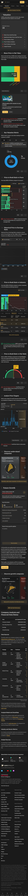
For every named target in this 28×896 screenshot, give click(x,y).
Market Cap (23, 316)
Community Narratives (19, 815)
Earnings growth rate (7, 506)
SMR (2, 330)
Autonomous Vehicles (5, 826)
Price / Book (12, 316)
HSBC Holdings (4, 844)
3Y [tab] (22, 239)
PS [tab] (16, 140)
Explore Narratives (5, 90)
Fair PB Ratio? (22, 356)
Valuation (7, 6)
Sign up (22, 2)
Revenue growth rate (6, 512)
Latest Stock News (18, 806)
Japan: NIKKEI (4, 806)
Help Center (17, 837)
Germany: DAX (4, 811)
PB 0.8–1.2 (14, 313)
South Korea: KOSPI (5, 808)
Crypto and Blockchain (6, 831)
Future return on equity (7, 515)
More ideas (3, 835)
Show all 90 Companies (14, 334)
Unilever (3, 849)
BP (1, 858)
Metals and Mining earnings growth (9, 510)
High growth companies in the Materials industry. (14, 601)
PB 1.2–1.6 (20, 313)
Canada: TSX (4, 801)
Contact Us (17, 831)
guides (2, 719)
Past (18, 6)
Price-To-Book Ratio (17, 144)
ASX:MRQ (5, 268)
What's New (17, 817)
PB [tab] (4, 140)
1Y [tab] (19, 239)
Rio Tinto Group (4, 853)
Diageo (2, 851)
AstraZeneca (4, 842)
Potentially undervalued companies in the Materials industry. (14, 481)
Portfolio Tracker (18, 792)
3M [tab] (17, 239)
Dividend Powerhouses (6, 820)
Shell (2, 847)
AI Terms (19, 887)
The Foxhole (17, 811)
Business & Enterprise (19, 843)
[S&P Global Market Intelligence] (5, 776)
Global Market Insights (19, 808)
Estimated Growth (17, 316)
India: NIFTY (3, 799)
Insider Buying (4, 822)
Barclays (3, 860)
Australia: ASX (4, 797)
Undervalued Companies (6, 817)
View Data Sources (5, 785)
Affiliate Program (18, 841)
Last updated (5, 520)
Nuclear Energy (4, 824)
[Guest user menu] (26, 2)
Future (12, 6)
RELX (2, 856)
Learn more (3, 708)
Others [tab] (22, 140)
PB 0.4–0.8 (7, 313)
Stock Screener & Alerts (20, 795)
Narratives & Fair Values (20, 797)
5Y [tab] (25, 239)
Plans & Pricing (18, 824)
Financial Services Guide (6, 889)
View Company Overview (15, 10)
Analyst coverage (6, 518)
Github (8, 735)
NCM (2, 326)
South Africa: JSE (4, 804)
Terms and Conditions (5, 887)
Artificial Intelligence (5, 829)
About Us (16, 829)
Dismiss (10, 111)
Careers (16, 833)
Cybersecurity (4, 833)
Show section (5, 567)
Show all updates (14, 543)
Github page (15, 717)
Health (22, 6)
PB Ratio (23, 158)
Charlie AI (17, 846)
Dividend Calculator (19, 799)
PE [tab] (10, 140)
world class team (12, 723)
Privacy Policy (14, 887)
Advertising (17, 826)
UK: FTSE (3, 795)
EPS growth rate (19, 506)
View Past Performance (15, 607)
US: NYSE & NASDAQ (5, 792)
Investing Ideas (18, 813)
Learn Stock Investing (19, 839)
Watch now (5, 111)
